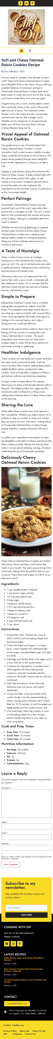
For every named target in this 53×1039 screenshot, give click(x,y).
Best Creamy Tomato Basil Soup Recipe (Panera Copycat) (23, 969)
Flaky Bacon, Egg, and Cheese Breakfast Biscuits (23, 958)
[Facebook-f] (20, 3)
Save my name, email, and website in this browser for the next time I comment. (26, 858)
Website (4, 844)
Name (4, 822)
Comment (6, 788)
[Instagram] (26, 3)
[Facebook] (7, 943)
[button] (21, 51)
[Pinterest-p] (32, 3)
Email (4, 833)
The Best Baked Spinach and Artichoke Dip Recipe (25, 980)
